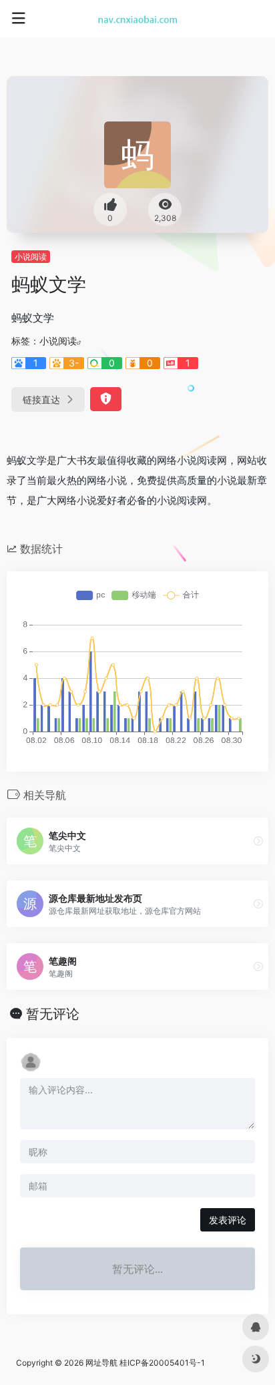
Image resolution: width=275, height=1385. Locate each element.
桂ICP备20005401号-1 (162, 1363)
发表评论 (227, 1219)
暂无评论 (52, 1014)
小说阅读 (31, 257)
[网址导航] (138, 19)
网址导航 (101, 1363)
